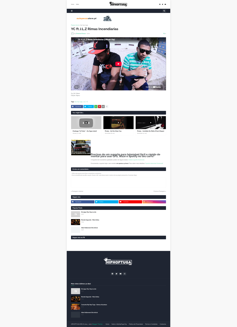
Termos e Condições (151, 324)
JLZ (84, 101)
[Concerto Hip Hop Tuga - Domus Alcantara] (75, 307)
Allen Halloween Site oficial (89, 227)
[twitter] (162, 4)
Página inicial (75, 25)
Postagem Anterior (77, 191)
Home (72, 4)
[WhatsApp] (95, 106)
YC (87, 101)
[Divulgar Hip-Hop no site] (75, 214)
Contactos (163, 324)
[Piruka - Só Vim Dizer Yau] (118, 122)
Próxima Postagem (159, 191)
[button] (72, 11)
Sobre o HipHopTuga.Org (119, 324)
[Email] (103, 106)
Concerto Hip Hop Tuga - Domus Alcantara (94, 304)
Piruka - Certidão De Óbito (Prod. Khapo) (150, 131)
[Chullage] (86, 122)
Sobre (77, 4)
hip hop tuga (84, 25)
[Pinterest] (99, 106)
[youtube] (165, 4)
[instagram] (124, 273)
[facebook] (159, 4)
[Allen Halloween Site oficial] (75, 230)
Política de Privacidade (136, 324)
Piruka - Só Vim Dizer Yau (113, 131)
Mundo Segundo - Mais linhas (90, 220)
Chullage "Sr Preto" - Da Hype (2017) (85, 131)
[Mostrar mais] (106, 106)
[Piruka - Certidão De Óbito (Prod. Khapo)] (151, 122)
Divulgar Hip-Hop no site (88, 212)
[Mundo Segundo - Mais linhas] (75, 222)
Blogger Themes (97, 324)
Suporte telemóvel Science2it (154, 163)
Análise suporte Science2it (136, 160)
